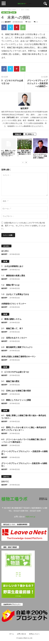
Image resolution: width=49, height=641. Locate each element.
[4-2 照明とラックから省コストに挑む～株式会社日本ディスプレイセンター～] (8, 143)
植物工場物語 (12, 10)
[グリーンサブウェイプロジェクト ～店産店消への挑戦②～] (40, 145)
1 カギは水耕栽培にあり (12, 266)
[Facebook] (4, 27)
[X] (10, 27)
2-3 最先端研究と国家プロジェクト (17, 347)
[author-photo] (24, 99)
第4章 (13, 12)
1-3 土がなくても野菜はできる (15, 294)
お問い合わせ (21, 634)
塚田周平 (8, 22)
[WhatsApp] (23, 27)
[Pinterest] (16, 27)
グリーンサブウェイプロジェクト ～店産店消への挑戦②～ (40, 156)
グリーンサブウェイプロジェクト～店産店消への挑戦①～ (37, 83)
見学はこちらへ (34, 634)
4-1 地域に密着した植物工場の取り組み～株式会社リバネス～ (24, 153)
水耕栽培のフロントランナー (13, 303)
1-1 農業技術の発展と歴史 (13, 275)
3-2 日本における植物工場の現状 (16, 390)
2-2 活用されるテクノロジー (14, 337)
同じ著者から (29, 134)
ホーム (3, 10)
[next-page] (26, 162)
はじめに (5, 250)
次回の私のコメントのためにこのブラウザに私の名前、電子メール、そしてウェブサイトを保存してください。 (23, 226)
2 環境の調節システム (11, 319)
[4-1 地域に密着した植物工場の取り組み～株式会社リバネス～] (24, 143)
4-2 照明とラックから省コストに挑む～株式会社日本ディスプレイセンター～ (8, 152)
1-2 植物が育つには (10, 285)
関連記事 (18, 134)
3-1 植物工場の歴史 (10, 381)
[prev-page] (23, 162)
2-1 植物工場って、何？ (12, 328)
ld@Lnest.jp (30, 517)
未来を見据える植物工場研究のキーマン (18, 356)
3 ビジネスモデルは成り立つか (12, 82)
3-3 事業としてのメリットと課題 (16, 400)
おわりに (5, 481)
